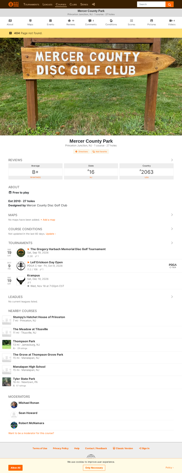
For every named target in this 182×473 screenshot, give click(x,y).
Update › (51, 233)
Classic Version (124, 448)
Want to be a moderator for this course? (31, 433)
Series (84, 4)
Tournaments (31, 4)
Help (76, 448)
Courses (61, 4)
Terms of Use (40, 448)
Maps (12, 215)
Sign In (145, 448)
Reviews (15, 160)
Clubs (73, 4)
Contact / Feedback (96, 448)
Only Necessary (94, 467)
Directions (83, 151)
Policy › (170, 468)
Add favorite (101, 151)
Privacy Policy (61, 448)
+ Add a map (48, 219)
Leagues (47, 4)
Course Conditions (25, 229)
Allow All (15, 467)
